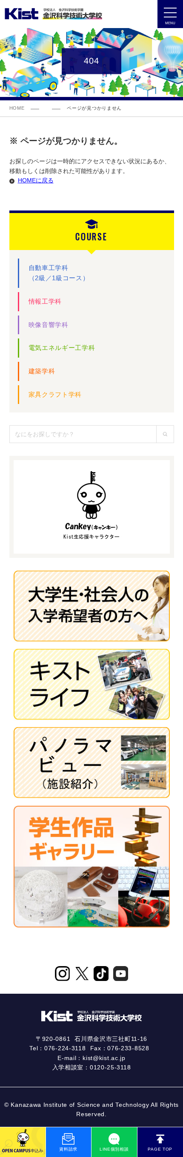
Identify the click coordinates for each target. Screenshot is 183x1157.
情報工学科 (45, 301)
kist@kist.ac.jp (104, 1058)
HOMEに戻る (36, 180)
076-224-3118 (65, 1048)
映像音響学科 (49, 324)
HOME (17, 108)
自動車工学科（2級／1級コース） (59, 273)
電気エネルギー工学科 (62, 347)
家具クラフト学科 (55, 394)
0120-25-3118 (110, 1067)
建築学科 (42, 371)
